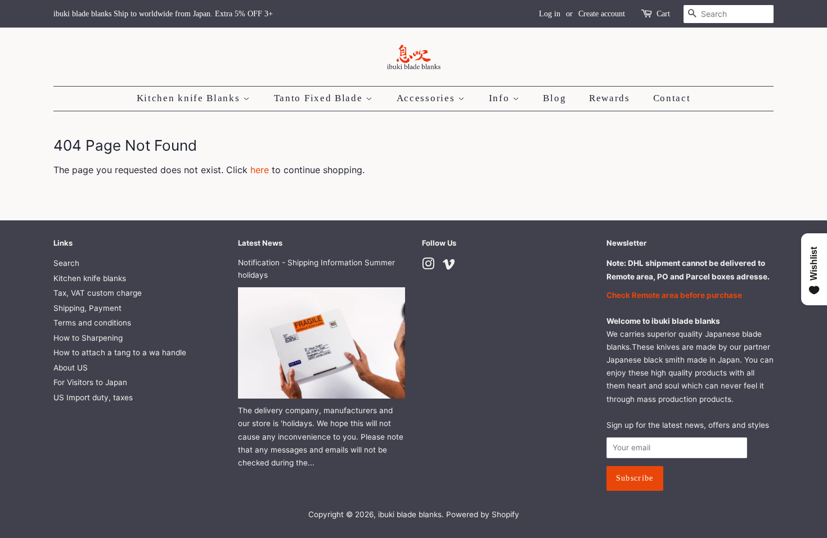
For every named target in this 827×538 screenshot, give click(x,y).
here (259, 169)
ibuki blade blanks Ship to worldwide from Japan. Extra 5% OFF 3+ (163, 14)
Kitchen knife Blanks (190, 98)
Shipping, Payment (87, 308)
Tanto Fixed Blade (320, 98)
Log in (549, 14)
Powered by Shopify (482, 514)
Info (501, 98)
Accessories (427, 98)
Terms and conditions (92, 322)
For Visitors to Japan (90, 382)
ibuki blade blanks (410, 514)
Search (66, 263)
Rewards (609, 98)
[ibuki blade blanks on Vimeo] (449, 265)
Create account (601, 14)
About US (70, 367)
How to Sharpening (88, 337)
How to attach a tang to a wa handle (119, 352)
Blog (554, 98)
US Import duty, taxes (93, 397)
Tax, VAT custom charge (97, 292)
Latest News (260, 242)
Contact (672, 98)
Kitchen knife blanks (89, 278)
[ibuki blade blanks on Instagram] (428, 265)
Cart (663, 14)
